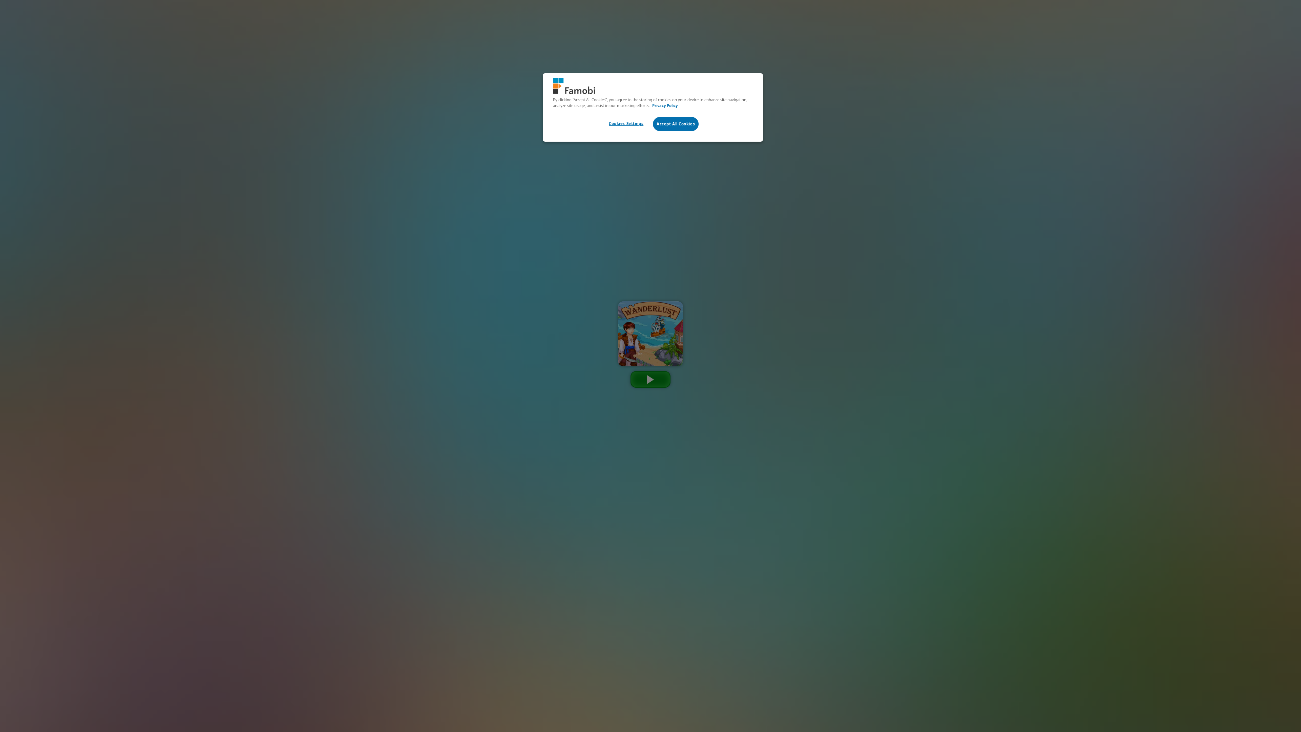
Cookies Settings (626, 123)
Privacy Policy (665, 105)
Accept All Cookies (676, 123)
